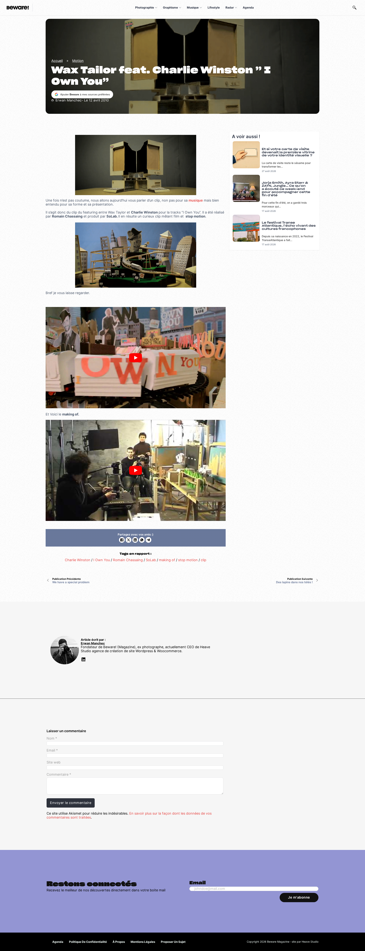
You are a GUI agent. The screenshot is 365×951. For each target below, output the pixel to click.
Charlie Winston (77, 560)
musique (196, 200)
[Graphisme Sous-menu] (180, 7)
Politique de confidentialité (88, 941)
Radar (229, 7)
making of (167, 560)
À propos (119, 941)
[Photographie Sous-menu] (156, 7)
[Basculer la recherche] (354, 7)
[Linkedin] (83, 660)
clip (203, 560)
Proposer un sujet (173, 941)
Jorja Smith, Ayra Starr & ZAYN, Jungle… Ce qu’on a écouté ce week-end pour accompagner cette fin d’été (286, 189)
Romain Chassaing (128, 560)
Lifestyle (214, 7)
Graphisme (170, 7)
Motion (78, 61)
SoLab (151, 560)
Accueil (57, 61)
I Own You (101, 560)
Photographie (144, 7)
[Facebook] (122, 540)
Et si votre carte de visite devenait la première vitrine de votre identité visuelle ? (288, 152)
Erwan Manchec (93, 643)
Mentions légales (143, 941)
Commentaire (59, 774)
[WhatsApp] (142, 540)
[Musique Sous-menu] (201, 7)
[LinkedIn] (135, 540)
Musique (193, 7)
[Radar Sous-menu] (236, 7)
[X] (128, 540)
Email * (52, 750)
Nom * (52, 738)
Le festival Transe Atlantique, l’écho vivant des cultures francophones (289, 225)
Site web (53, 762)
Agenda (248, 7)
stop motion (188, 560)
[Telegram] (148, 540)
